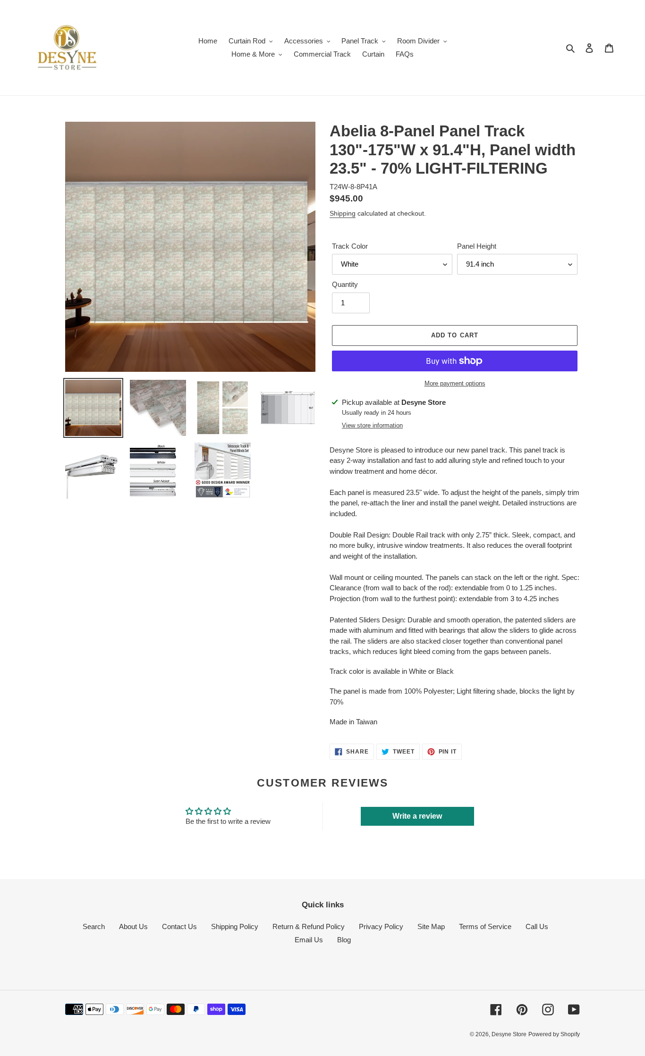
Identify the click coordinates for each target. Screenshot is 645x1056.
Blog (344, 940)
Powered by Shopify (554, 1034)
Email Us (309, 940)
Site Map (431, 926)
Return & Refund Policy (308, 926)
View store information (372, 425)
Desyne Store (509, 1034)
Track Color (350, 246)
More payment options (454, 383)
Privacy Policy (381, 926)
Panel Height (476, 246)
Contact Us (179, 926)
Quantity (345, 284)
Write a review (417, 816)
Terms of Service (485, 926)
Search (94, 926)
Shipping (343, 213)
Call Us (537, 926)
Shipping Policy (234, 926)
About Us (133, 926)
